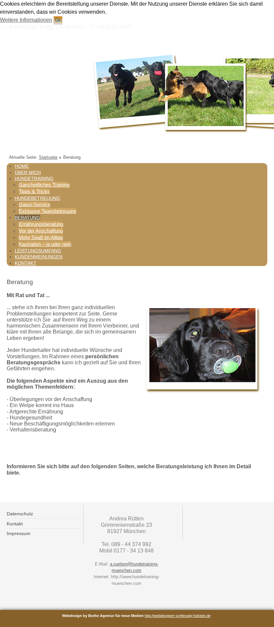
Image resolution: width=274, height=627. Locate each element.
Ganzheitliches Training (44, 184)
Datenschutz (20, 513)
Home (22, 166)
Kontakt (25, 263)
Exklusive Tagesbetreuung (47, 211)
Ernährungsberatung (41, 224)
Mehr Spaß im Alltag (41, 237)
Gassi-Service (34, 204)
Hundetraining (34, 178)
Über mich (28, 172)
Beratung (27, 217)
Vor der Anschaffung (41, 231)
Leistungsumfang (38, 250)
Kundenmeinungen (38, 256)
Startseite (48, 157)
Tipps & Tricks (34, 191)
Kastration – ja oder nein (45, 244)
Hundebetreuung (37, 198)
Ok (58, 20)
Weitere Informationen (26, 20)
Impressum (18, 533)
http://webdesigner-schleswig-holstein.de (178, 616)
